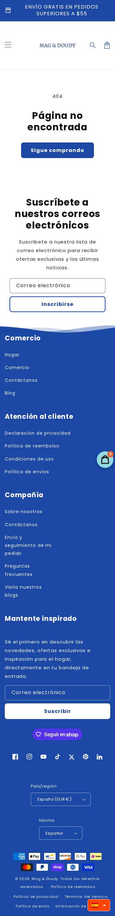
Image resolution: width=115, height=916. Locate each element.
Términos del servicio (86, 896)
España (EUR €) (54, 799)
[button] (93, 45)
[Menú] (8, 45)
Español (54, 833)
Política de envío (33, 906)
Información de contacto (80, 906)
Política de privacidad (35, 896)
